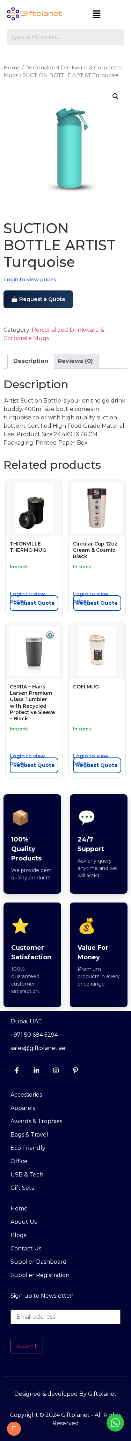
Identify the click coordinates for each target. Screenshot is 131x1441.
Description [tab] (30, 361)
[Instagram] (56, 1070)
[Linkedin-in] (36, 1070)
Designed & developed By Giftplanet (65, 1394)
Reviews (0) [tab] (75, 361)
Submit (26, 1346)
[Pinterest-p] (75, 1070)
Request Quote (34, 603)
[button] (96, 14)
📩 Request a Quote (38, 299)
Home (12, 67)
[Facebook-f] (16, 1070)
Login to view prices (29, 279)
